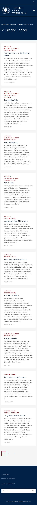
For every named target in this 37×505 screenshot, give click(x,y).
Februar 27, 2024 (8, 207)
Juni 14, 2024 (7, 167)
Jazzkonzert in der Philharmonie (16, 221)
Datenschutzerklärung (9, 478)
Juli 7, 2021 (7, 365)
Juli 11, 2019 (7, 442)
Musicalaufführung (11, 142)
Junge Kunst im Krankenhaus (15, 416)
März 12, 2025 (8, 126)
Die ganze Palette (10, 338)
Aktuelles (7, 46)
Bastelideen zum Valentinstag (15, 377)
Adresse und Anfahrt (9, 483)
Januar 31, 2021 (8, 401)
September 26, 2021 (9, 324)
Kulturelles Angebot (11, 48)
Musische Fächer (10, 50)
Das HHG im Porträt (11, 296)
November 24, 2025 (9, 82)
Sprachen (7, 97)
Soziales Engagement (11, 413)
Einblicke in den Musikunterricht (15, 259)
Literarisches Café (11, 100)
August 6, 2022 (8, 245)
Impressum (6, 474)
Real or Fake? (9, 183)
